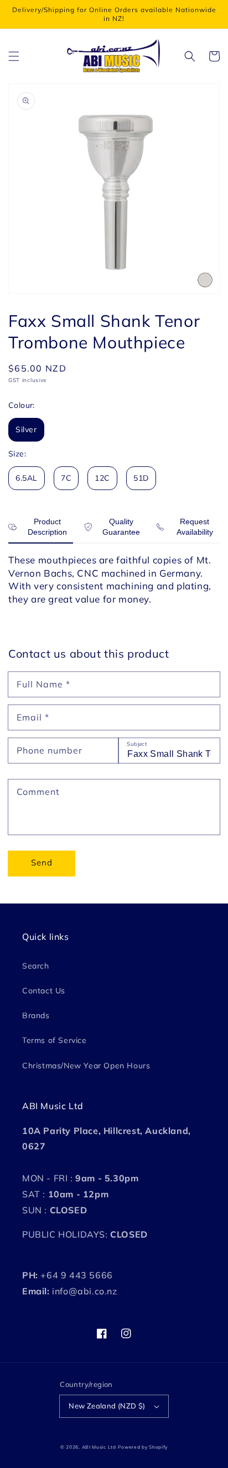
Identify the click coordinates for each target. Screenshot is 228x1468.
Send (42, 862)
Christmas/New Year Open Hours (86, 1066)
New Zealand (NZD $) (107, 1405)
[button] (14, 56)
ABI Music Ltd (99, 1447)
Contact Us (43, 991)
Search (35, 966)
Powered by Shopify (143, 1447)
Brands (36, 1015)
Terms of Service (54, 1040)
